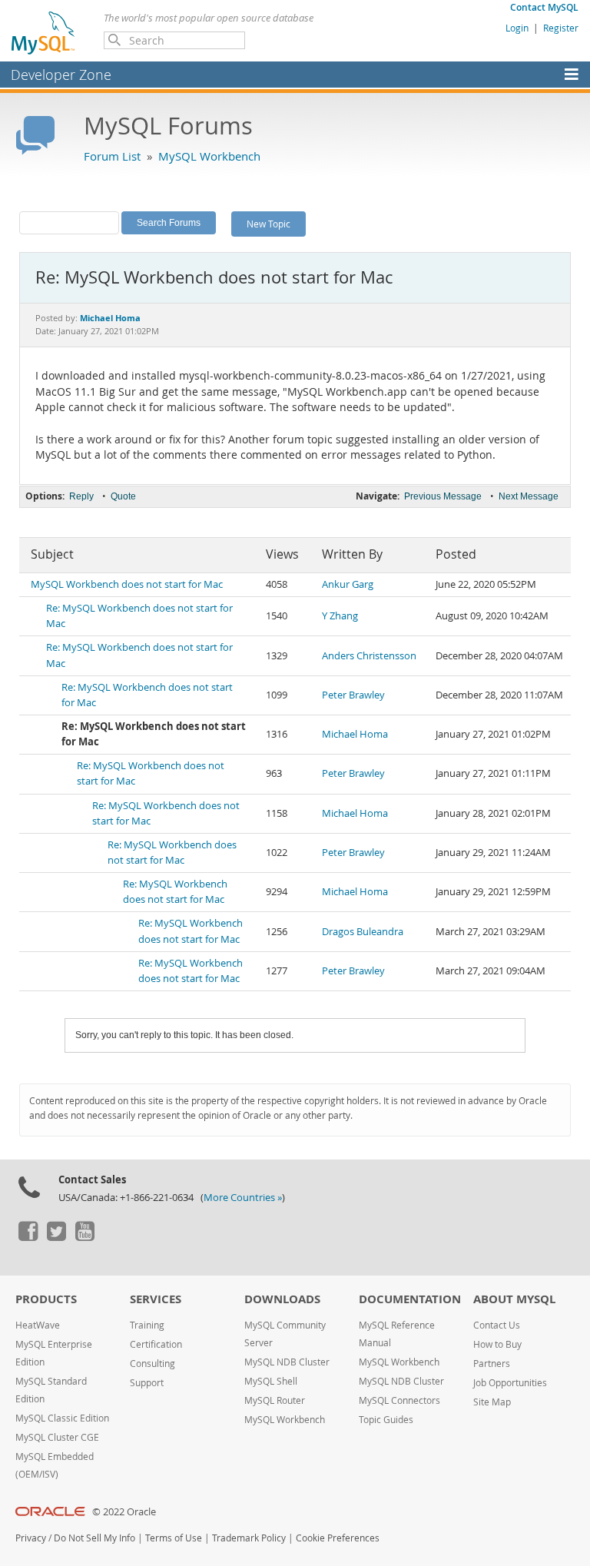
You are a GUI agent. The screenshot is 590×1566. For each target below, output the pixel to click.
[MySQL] (43, 32)
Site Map (492, 1402)
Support (147, 1382)
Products (46, 1299)
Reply (81, 496)
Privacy (30, 1538)
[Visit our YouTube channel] (84, 1237)
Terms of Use (173, 1538)
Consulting (152, 1363)
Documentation (410, 1299)
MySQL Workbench (209, 156)
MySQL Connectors (399, 1400)
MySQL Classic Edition (62, 1418)
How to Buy (497, 1344)
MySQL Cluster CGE (57, 1437)
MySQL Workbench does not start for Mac (127, 584)
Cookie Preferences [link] (338, 1538)
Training (147, 1325)
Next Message (529, 496)
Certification (156, 1344)
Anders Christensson (369, 655)
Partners (491, 1363)
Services (155, 1299)
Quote (123, 496)
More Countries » (243, 1197)
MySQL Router (274, 1400)
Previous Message (443, 496)
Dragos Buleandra (362, 931)
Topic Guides (386, 1419)
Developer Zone (61, 74)
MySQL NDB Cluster (287, 1362)
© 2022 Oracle (124, 1511)
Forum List (112, 156)
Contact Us (496, 1325)
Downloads (282, 1299)
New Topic (268, 223)
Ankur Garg (347, 584)
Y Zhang (340, 615)
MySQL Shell (270, 1381)
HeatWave (37, 1325)
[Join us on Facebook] (27, 1237)
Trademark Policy (249, 1538)
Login (517, 28)
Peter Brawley (353, 695)
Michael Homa (355, 734)
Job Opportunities (510, 1382)
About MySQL (514, 1299)
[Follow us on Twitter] (56, 1237)
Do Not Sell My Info (94, 1538)
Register (560, 28)
